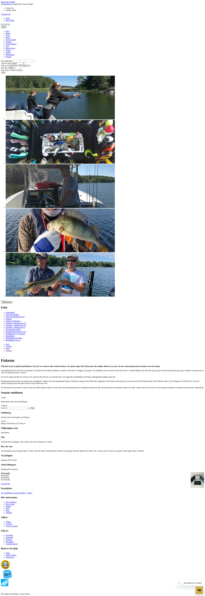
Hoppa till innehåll (8, 2)
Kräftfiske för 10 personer (15, 334)
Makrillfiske (10, 336)
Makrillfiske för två (13, 340)
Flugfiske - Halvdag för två (16, 325)
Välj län (4, 63)
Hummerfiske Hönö (13, 330)
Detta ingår (10, 557)
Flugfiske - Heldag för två (15, 327)
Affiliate (9, 513)
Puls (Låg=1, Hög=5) (9, 70)
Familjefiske (10, 312)
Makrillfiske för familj (14, 338)
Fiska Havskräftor (12, 315)
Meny (4, 27)
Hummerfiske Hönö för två (16, 332)
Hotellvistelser (11, 44)
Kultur (8, 50)
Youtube (9, 540)
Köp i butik (10, 20)
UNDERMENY (7, 302)
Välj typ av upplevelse (9, 66)
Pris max (4, 68)
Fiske (8, 348)
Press (8, 511)
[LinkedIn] (9, 25)
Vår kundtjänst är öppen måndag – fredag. (17, 493)
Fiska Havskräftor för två (15, 317)
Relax (8, 38)
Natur (8, 35)
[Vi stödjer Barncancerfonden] (7, 578)
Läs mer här (5, 484)
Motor (8, 33)
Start (7, 31)
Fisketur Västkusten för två (16, 323)
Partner (8, 506)
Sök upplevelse (6, 61)
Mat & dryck (10, 48)
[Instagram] (4, 25)
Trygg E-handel (11, 526)
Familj (8, 53)
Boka (8, 18)
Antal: (3, 408)
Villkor (8, 522)
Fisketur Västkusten (13, 321)
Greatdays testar (12, 544)
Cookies (9, 524)
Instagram (9, 537)
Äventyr (9, 42)
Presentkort (10, 55)
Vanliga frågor (11, 555)
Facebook (9, 535)
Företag (8, 57)
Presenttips (10, 542)
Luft (7, 46)
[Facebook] (2, 25)
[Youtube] (7, 25)
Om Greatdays (11, 502)
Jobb (7, 508)
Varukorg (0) (6, 14)
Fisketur (9, 319)
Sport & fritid (11, 40)
